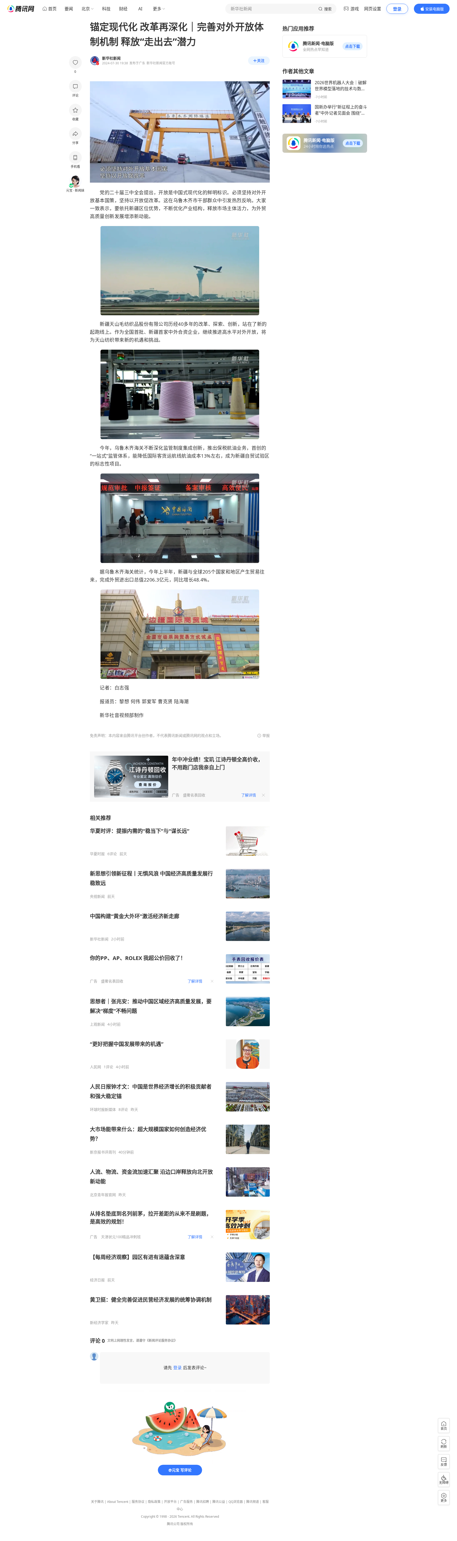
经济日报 (97, 1280)
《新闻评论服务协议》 (161, 1340)
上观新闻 (97, 1024)
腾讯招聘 (202, 1501)
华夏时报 (97, 854)
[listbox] (180, 1069)
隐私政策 (154, 1501)
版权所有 (186, 1524)
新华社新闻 (99, 939)
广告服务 (186, 1501)
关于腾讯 (97, 1501)
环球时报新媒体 (103, 1109)
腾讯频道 (252, 1501)
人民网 (95, 1067)
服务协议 (138, 1501)
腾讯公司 (173, 1524)
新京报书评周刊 (103, 1152)
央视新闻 (97, 896)
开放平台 (170, 1501)
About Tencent (117, 1501)
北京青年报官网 (103, 1195)
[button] (352, 46)
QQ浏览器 (236, 1501)
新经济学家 (99, 1322)
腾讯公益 (218, 1501)
